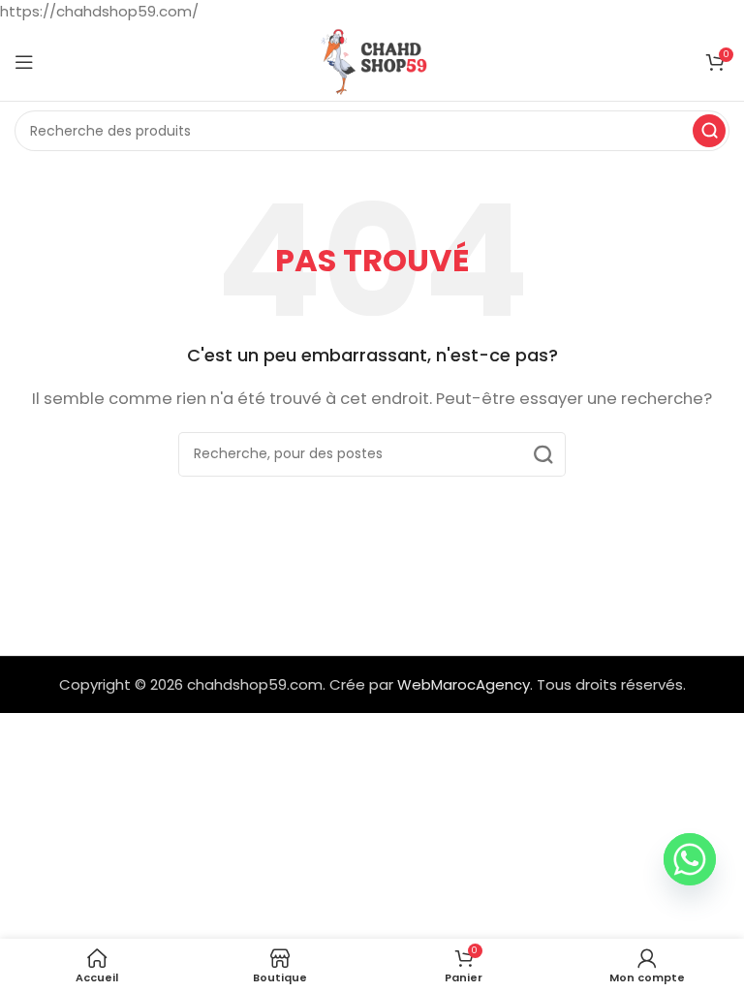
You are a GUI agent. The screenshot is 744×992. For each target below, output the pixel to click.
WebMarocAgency (463, 684)
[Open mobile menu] (24, 62)
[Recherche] (709, 130)
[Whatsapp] (690, 859)
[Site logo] (372, 60)
